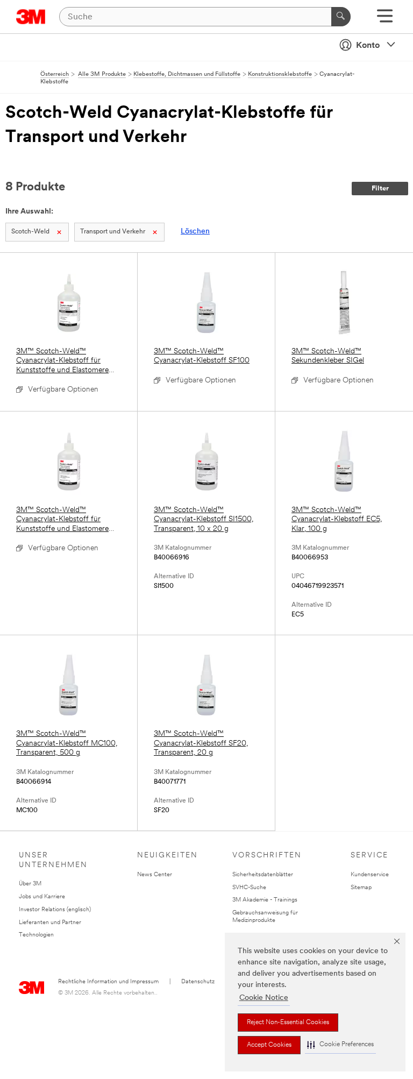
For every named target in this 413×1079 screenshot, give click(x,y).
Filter (380, 188)
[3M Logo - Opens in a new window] (31, 17)
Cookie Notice (263, 998)
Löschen (195, 232)
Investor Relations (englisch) (55, 910)
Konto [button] (368, 45)
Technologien (36, 935)
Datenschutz (198, 982)
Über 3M (30, 884)
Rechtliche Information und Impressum (108, 982)
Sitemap (361, 888)
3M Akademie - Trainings (264, 900)
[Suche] (341, 16)
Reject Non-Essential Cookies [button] (288, 1022)
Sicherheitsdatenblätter (262, 875)
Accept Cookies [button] (269, 1045)
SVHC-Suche (249, 888)
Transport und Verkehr (112, 232)
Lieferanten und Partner (50, 923)
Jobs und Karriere (42, 897)
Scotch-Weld (30, 232)
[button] (340, 1045)
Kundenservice (370, 875)
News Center (154, 875)
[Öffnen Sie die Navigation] (385, 20)
